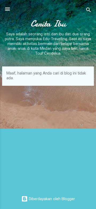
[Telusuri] (88, 11)
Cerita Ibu (48, 24)
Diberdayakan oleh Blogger (51, 198)
